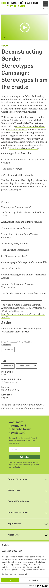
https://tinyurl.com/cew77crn (23, 148)
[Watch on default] (4, 38)
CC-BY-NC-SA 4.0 (9, 390)
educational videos (15, 129)
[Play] (25, 27)
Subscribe (24, 457)
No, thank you (34, 580)
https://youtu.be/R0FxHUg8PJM (16, 342)
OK (10, 580)
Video (3, 375)
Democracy (7, 350)
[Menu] (45, 4)
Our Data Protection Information (13, 574)
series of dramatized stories (29, 126)
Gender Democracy (26, 366)
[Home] (20, 4)
